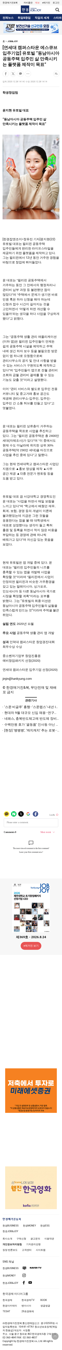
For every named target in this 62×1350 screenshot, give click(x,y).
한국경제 (7, 1300)
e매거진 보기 (31, 945)
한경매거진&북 (10, 2)
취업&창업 (24, 17)
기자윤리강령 (33, 1244)
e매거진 (46, 2)
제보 (37, 2)
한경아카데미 (10, 1305)
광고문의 (35, 1238)
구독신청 (21, 1238)
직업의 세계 (42, 17)
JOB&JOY (12, 41)
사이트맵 (40, 1250)
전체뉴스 (8, 17)
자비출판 (28, 2)
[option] (31, 28)
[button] (56, 2)
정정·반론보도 (10, 1250)
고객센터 (27, 1250)
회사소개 (7, 1238)
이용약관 (49, 1238)
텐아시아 (26, 1305)
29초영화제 (28, 1311)
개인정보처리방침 (12, 1244)
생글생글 (45, 1305)
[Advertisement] (31, 1011)
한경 (11, 1225)
